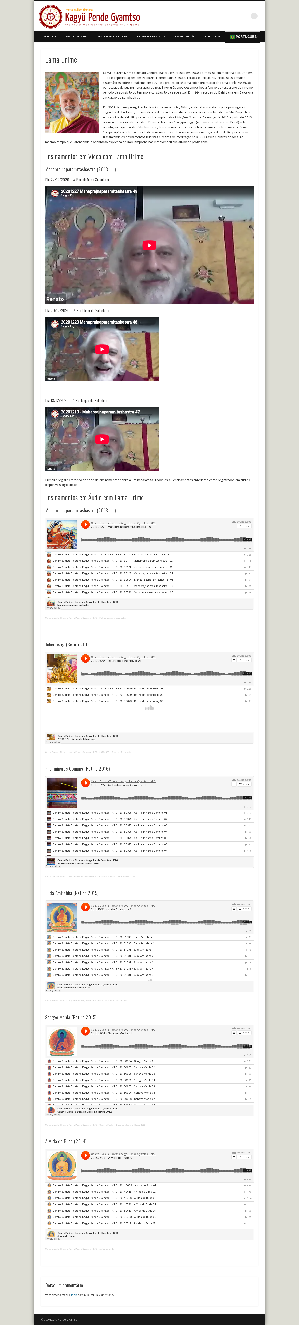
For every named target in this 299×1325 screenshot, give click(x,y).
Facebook (246, 16)
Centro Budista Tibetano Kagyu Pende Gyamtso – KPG (71, 618)
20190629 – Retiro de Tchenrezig (115, 752)
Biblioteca (212, 36)
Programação (185, 36)
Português (246, 37)
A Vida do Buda (106, 1249)
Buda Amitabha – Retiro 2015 (113, 1000)
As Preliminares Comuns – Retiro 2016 (117, 876)
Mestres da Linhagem (111, 36)
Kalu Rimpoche (76, 36)
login (74, 1295)
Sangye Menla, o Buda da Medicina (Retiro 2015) (122, 1125)
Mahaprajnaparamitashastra (112, 618)
